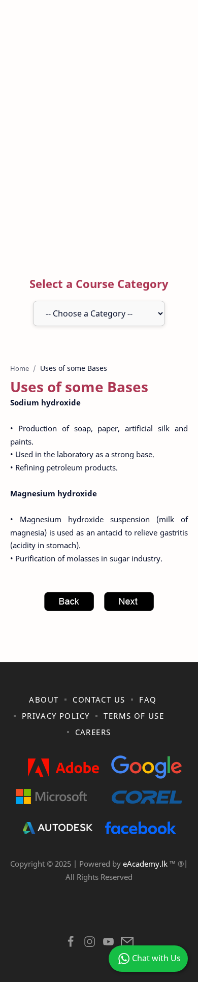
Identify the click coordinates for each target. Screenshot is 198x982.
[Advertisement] (99, 140)
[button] (70, 944)
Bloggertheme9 (98, 916)
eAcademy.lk (146, 864)
